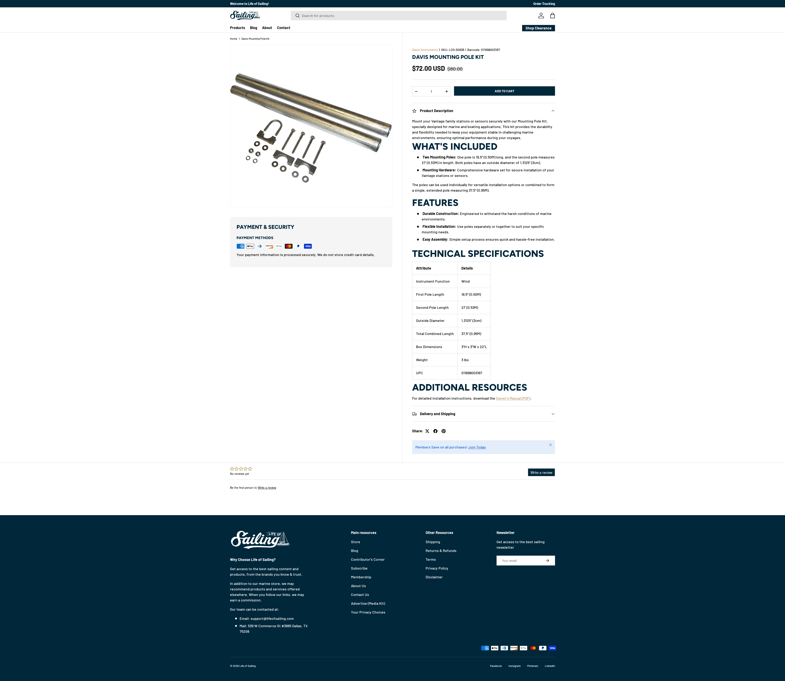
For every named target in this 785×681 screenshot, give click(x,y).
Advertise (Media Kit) (368, 603)
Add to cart (504, 91)
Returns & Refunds (441, 550)
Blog (253, 27)
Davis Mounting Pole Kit (255, 38)
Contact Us (360, 594)
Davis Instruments (425, 50)
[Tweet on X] (427, 431)
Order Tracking (544, 4)
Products (237, 27)
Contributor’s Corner (368, 559)
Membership (361, 577)
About (267, 27)
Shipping (433, 541)
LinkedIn (550, 666)
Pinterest (532, 666)
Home (233, 38)
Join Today (477, 447)
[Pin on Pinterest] (444, 431)
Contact (283, 27)
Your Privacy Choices (368, 612)
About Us (358, 585)
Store (355, 541)
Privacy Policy (437, 568)
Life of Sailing (247, 666)
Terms (431, 559)
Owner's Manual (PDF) (513, 398)
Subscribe (359, 568)
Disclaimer (434, 577)
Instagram (514, 666)
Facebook (496, 666)
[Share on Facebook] (435, 431)
